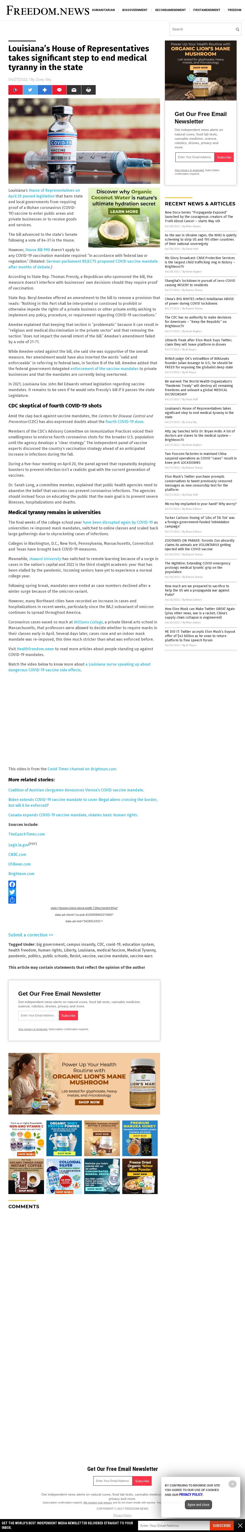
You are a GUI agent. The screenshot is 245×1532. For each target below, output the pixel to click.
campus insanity (81, 944)
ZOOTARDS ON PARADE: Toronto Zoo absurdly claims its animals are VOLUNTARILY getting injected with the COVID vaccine (199, 545)
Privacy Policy (122, 1515)
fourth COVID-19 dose (124, 421)
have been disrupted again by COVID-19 (118, 522)
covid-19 (113, 944)
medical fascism (111, 950)
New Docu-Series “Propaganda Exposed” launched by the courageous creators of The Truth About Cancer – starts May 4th (199, 216)
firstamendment (206, 10)
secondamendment (170, 10)
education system (138, 944)
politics (34, 956)
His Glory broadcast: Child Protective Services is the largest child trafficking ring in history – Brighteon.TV (200, 262)
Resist (75, 956)
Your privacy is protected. (33, 1029)
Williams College (88, 622)
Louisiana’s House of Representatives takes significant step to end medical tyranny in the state (199, 412)
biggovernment (135, 10)
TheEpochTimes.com (26, 834)
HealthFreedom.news (35, 649)
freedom (234, 10)
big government (50, 944)
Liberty (70, 950)
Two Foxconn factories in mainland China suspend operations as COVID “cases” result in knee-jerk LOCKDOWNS (201, 458)
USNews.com (19, 864)
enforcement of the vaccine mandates (105, 368)
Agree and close (198, 1505)
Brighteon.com (21, 873)
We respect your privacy (98, 1502)
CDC (100, 944)
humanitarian (103, 10)
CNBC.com (17, 854)
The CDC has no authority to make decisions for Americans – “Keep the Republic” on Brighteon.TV (198, 321)
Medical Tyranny (141, 950)
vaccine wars (141, 956)
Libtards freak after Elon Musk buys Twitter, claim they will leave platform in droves (198, 342)
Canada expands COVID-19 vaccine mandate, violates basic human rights (72, 815)
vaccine (89, 956)
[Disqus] (84, 1273)
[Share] (84, 900)
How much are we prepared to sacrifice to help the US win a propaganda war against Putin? (197, 590)
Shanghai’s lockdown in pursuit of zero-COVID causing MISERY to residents (200, 283)
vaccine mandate (113, 956)
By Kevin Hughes (192, 271)
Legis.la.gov (18, 845)
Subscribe (222, 1525)
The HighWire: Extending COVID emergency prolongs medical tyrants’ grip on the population (197, 567)
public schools (55, 956)
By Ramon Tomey (192, 290)
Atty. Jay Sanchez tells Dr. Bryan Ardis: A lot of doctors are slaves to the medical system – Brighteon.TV (200, 435)
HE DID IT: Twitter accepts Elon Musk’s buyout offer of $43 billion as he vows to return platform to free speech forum (200, 636)
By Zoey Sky (189, 422)
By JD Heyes (189, 349)
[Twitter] (84, 892)
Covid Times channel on (82, 769)
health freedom (22, 950)
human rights (50, 950)
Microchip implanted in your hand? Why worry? (201, 504)
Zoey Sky (43, 79)
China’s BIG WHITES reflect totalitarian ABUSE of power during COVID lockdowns (199, 301)
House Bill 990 (37, 250)
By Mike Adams (191, 226)
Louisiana (86, 950)
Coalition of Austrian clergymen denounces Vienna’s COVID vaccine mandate (75, 790)
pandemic (17, 956)
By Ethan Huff (190, 248)
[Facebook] (84, 884)
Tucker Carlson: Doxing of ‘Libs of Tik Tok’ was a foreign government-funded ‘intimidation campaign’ (200, 522)
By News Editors (191, 509)
